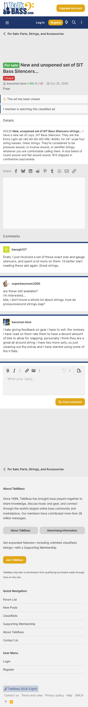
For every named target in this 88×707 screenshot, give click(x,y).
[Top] (5, 702)
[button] (7, 22)
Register (8, 669)
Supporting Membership (19, 624)
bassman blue (16, 83)
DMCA (79, 695)
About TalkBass (13, 632)
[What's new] (66, 22)
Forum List (10, 599)
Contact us (10, 640)
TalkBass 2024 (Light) (22, 688)
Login (6, 661)
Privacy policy (54, 695)
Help (69, 695)
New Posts (10, 607)
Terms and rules (32, 695)
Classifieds (10, 615)
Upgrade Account (70, 8)
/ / (35, 83)
